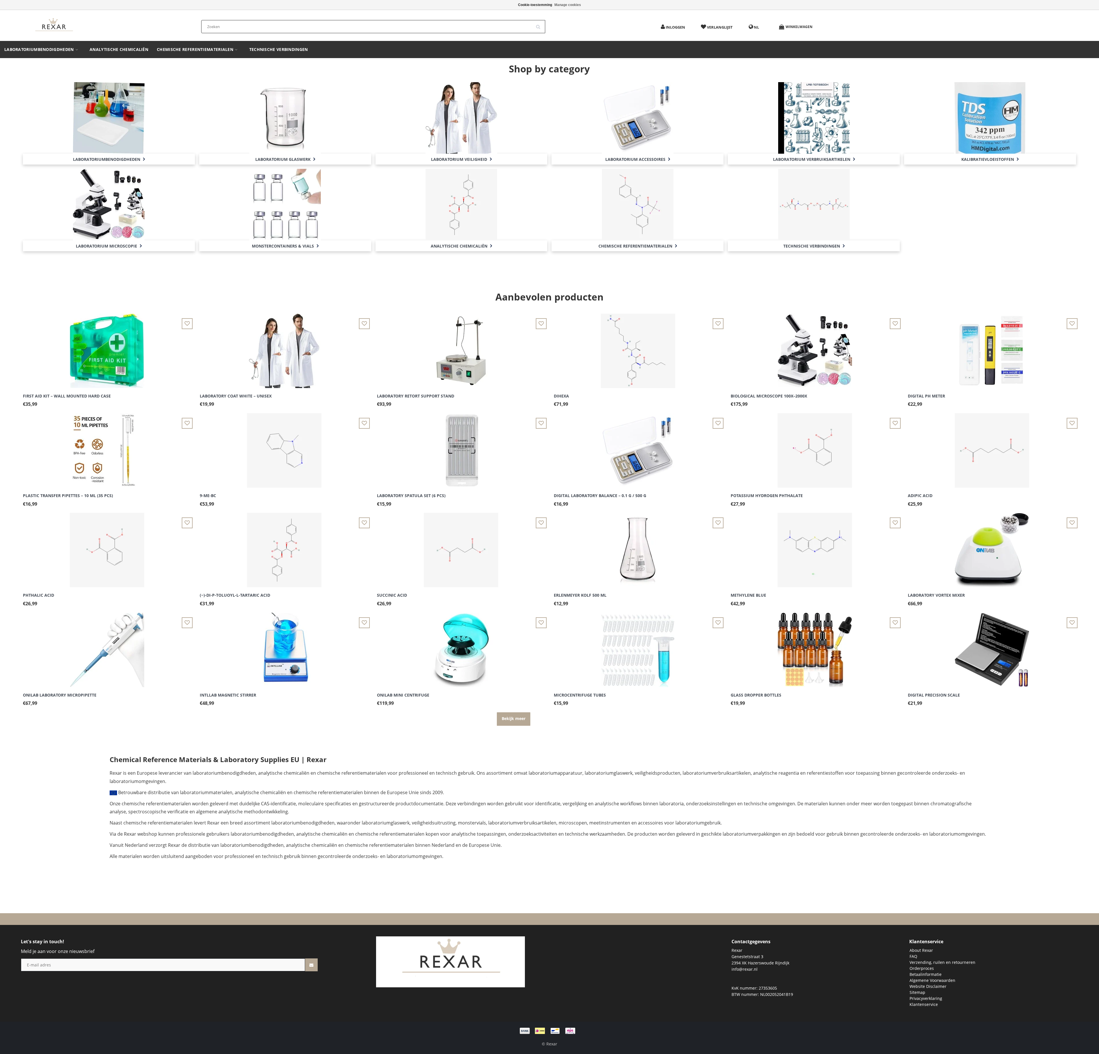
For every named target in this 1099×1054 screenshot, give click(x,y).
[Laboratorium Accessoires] (637, 117)
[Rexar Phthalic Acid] (107, 546)
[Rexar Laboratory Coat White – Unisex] (284, 347)
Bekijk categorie (108, 111)
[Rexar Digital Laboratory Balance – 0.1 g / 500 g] (638, 447)
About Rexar (921, 950)
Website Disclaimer (928, 986)
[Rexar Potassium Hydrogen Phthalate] (815, 447)
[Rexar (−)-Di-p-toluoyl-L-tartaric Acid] (284, 546)
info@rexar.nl (745, 969)
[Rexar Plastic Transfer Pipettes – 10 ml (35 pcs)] (107, 447)
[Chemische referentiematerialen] (637, 204)
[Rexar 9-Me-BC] (284, 447)
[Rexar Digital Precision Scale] (992, 646)
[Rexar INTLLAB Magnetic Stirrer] (284, 646)
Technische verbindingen (278, 49)
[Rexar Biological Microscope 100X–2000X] (815, 347)
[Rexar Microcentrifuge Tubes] (638, 646)
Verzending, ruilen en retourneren (942, 962)
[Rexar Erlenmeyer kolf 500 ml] (638, 546)
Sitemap (917, 992)
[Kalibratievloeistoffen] (990, 117)
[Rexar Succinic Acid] (461, 546)
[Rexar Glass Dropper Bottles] (815, 646)
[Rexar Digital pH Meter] (992, 347)
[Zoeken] (540, 24)
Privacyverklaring (926, 998)
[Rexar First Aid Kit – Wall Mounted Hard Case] (107, 347)
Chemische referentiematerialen (195, 49)
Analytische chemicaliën (119, 49)
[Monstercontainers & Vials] (285, 204)
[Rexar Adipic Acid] (992, 447)
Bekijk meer (513, 718)
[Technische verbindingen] (814, 204)
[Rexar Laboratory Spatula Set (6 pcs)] (461, 447)
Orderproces (922, 968)
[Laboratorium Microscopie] (109, 204)
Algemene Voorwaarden (932, 980)
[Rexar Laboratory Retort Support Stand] (461, 347)
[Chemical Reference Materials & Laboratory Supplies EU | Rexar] (53, 25)
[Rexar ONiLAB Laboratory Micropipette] (107, 646)
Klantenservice (924, 1004)
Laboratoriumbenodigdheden (39, 49)
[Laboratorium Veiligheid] (461, 117)
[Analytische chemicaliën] (461, 204)
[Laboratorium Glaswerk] (285, 117)
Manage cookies (567, 5)
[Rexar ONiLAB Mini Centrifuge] (461, 646)
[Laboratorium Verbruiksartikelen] (814, 117)
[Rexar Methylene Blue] (815, 546)
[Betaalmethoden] (549, 1030)
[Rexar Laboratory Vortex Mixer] (992, 546)
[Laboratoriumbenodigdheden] (109, 117)
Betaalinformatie (926, 974)
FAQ (913, 956)
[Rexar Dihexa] (638, 347)
